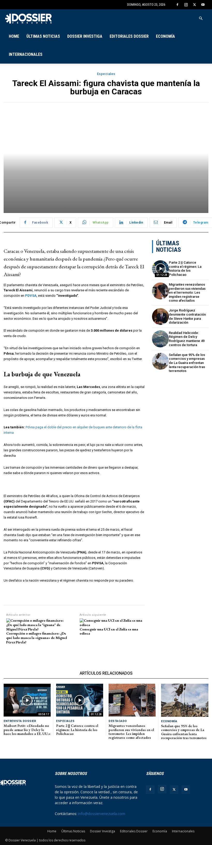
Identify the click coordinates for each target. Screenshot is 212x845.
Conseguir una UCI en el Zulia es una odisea (109, 631)
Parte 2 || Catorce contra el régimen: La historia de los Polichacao (185, 269)
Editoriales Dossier (129, 36)
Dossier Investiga (84, 36)
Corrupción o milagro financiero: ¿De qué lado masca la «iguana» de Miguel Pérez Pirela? (36, 637)
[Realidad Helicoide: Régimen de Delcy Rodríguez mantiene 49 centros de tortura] (160, 338)
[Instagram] (186, 4)
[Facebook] (177, 4)
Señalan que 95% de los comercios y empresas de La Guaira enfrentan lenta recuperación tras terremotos (187, 363)
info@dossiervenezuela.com (101, 813)
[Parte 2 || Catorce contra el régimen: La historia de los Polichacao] (160, 268)
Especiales (106, 74)
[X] (194, 4)
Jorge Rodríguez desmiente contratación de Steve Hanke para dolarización (187, 316)
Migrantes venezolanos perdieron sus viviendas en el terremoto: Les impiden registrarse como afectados (187, 292)
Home (14, 36)
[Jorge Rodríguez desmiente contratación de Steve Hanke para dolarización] (160, 316)
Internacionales (25, 54)
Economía (165, 36)
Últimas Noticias (43, 36)
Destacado (118, 721)
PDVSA (30, 296)
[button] (200, 18)
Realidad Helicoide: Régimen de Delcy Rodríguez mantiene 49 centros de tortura (187, 339)
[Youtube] (203, 4)
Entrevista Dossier (20, 721)
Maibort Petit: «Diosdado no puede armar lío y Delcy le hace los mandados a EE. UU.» (27, 729)
